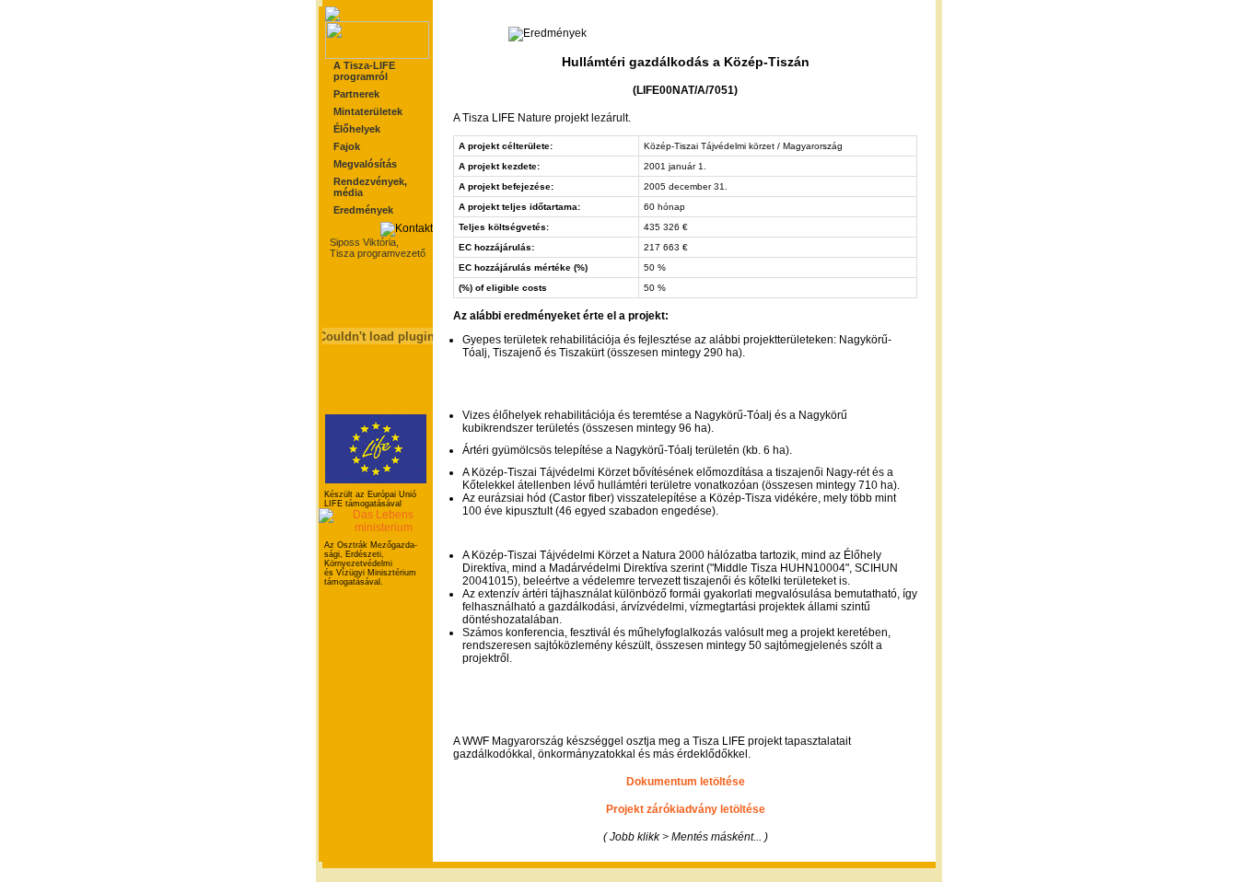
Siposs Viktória (363, 242)
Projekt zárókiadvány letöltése (685, 809)
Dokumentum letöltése (685, 781)
